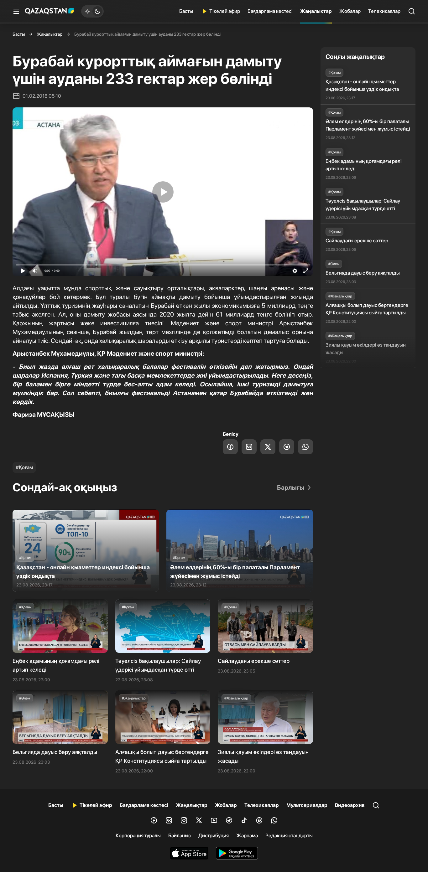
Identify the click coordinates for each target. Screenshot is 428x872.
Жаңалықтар (316, 11)
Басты (186, 11)
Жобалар (350, 11)
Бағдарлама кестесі (270, 11)
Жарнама (247, 835)
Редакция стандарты (289, 835)
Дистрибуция (213, 835)
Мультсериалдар (306, 805)
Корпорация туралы (138, 835)
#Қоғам (24, 467)
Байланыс (179, 835)
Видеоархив (350, 805)
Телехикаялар (384, 11)
